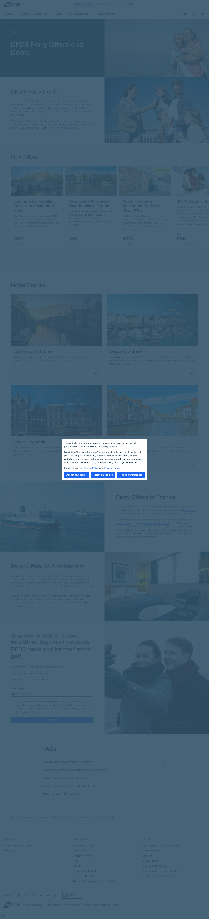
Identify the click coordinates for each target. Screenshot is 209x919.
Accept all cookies (76, 474)
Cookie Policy (91, 468)
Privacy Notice (112, 468)
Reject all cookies (103, 474)
